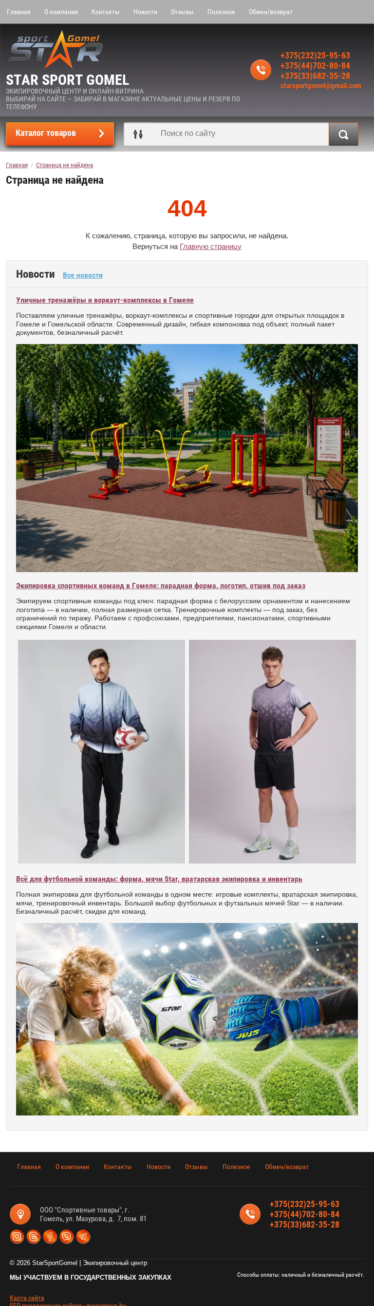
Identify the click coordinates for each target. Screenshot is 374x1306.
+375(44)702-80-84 (315, 65)
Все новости (83, 275)
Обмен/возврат (271, 12)
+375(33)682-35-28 (315, 76)
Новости (145, 12)
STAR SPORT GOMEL (67, 79)
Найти (343, 134)
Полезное (221, 12)
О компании (61, 12)
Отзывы (182, 12)
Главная (19, 12)
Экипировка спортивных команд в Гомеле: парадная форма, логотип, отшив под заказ (160, 585)
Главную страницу (211, 246)
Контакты (106, 12)
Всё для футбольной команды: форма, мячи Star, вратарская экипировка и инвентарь (159, 878)
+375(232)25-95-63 (315, 55)
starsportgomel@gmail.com (320, 85)
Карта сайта (27, 1298)
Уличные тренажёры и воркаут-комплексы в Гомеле (105, 300)
